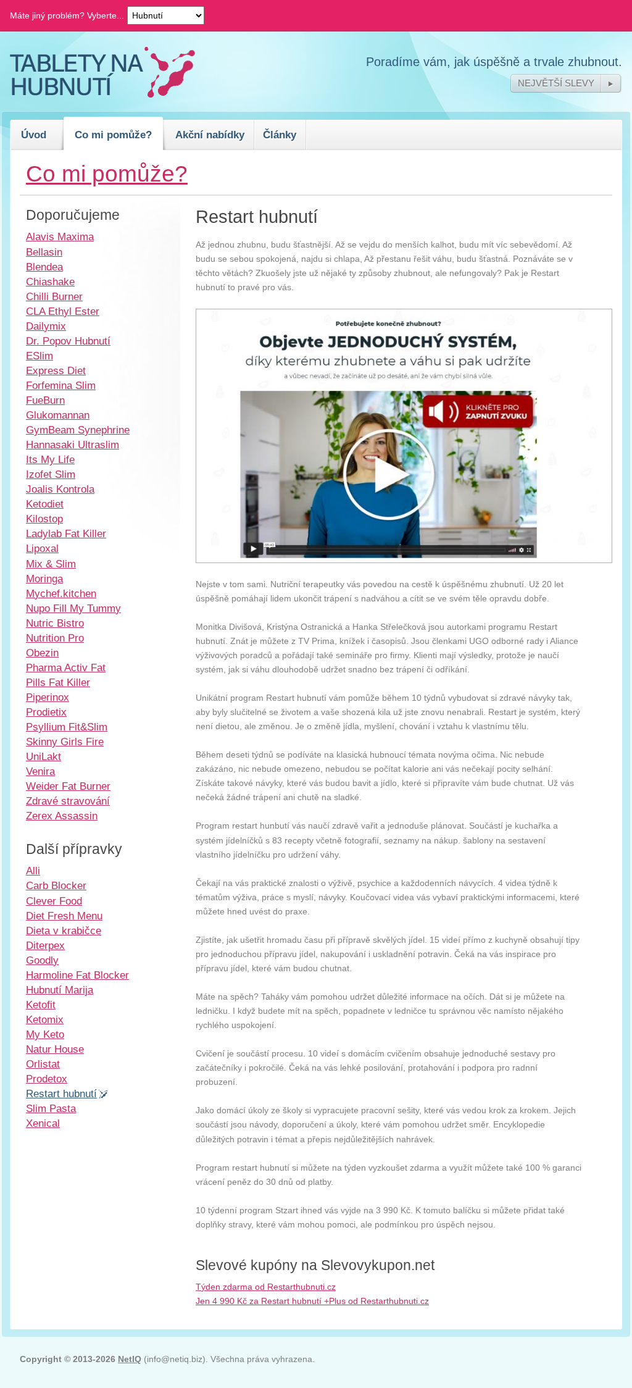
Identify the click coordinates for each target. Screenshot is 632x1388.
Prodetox (46, 1078)
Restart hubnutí (61, 1093)
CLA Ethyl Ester (62, 311)
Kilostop (44, 518)
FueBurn (45, 400)
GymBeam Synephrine (78, 430)
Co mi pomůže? (113, 134)
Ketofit (41, 1004)
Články (279, 134)
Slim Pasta (51, 1108)
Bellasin (44, 252)
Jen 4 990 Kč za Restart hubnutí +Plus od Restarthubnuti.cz (312, 1301)
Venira (40, 771)
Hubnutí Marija (59, 990)
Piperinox (47, 697)
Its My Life (50, 459)
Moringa (44, 578)
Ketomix (45, 1019)
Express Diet (56, 370)
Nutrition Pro (55, 638)
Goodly (42, 960)
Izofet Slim (50, 474)
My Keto (45, 1034)
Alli (33, 870)
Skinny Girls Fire (65, 741)
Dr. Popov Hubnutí (68, 341)
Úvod (33, 134)
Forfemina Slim (61, 385)
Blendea (44, 267)
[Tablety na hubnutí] (102, 94)
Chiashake (50, 281)
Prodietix (46, 712)
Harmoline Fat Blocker (77, 975)
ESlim (39, 355)
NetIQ (129, 1359)
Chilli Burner (54, 296)
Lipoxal (42, 548)
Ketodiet (45, 504)
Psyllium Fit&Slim (66, 727)
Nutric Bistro (55, 623)
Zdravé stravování (68, 801)
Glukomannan (57, 415)
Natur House (55, 1049)
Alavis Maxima (60, 236)
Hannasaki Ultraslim (72, 444)
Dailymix (46, 326)
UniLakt (43, 756)
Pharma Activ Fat (66, 667)
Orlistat (43, 1064)
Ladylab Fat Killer (66, 533)
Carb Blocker (56, 885)
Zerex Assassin (62, 815)
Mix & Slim (51, 564)
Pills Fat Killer (58, 682)
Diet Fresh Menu (64, 915)
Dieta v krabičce (63, 930)
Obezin (42, 652)
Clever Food (54, 901)
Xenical (43, 1123)
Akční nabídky (209, 134)
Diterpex (45, 945)
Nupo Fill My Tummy (73, 608)
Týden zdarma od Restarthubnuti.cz (266, 1287)
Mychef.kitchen (61, 593)
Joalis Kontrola (60, 489)
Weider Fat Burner (68, 786)
